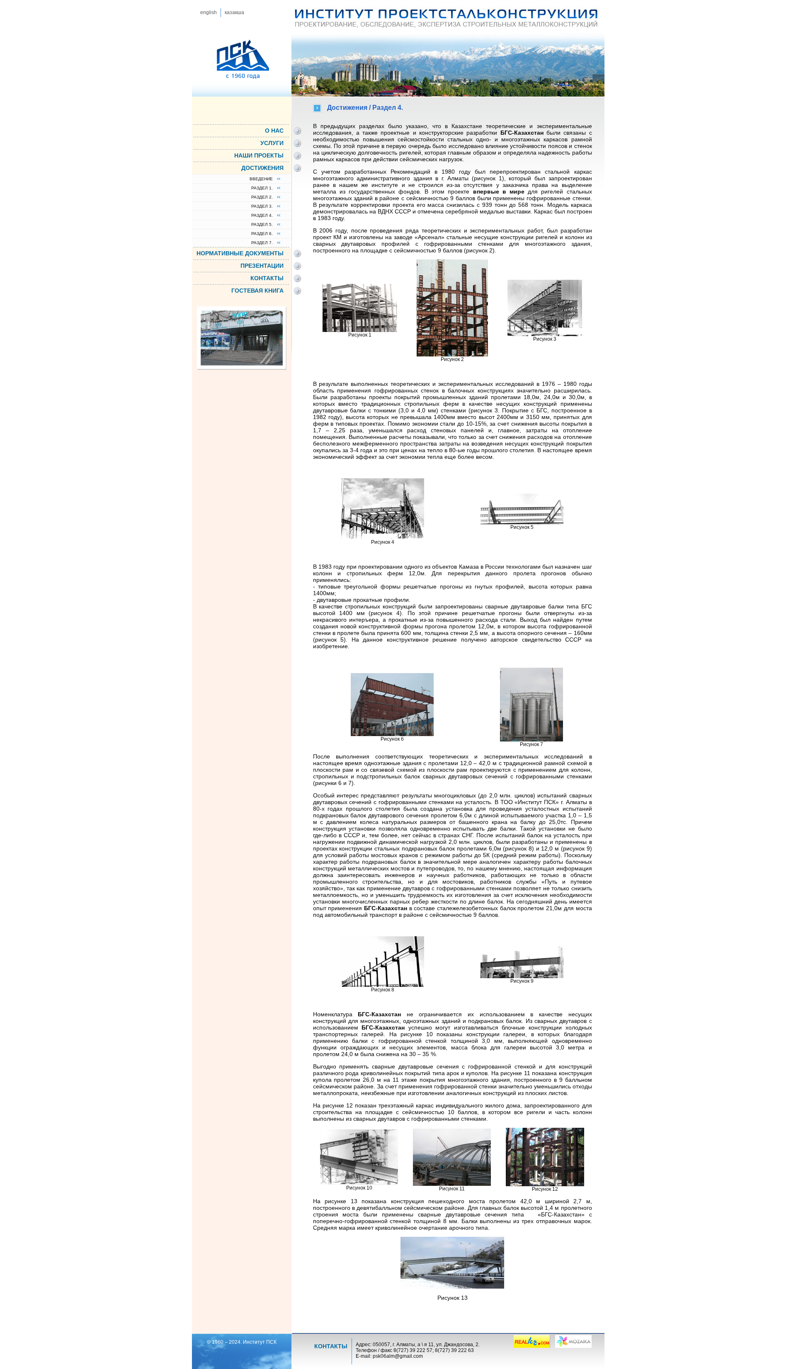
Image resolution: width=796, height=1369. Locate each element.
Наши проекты (259, 155)
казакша (234, 12)
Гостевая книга (257, 290)
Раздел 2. (262, 197)
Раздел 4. (262, 215)
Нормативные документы (240, 253)
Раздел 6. (262, 233)
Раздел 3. (262, 206)
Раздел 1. (262, 188)
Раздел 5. (262, 224)
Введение (261, 179)
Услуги (272, 142)
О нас (274, 130)
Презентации (262, 265)
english (208, 12)
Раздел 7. (262, 242)
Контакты (267, 277)
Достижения (262, 167)
